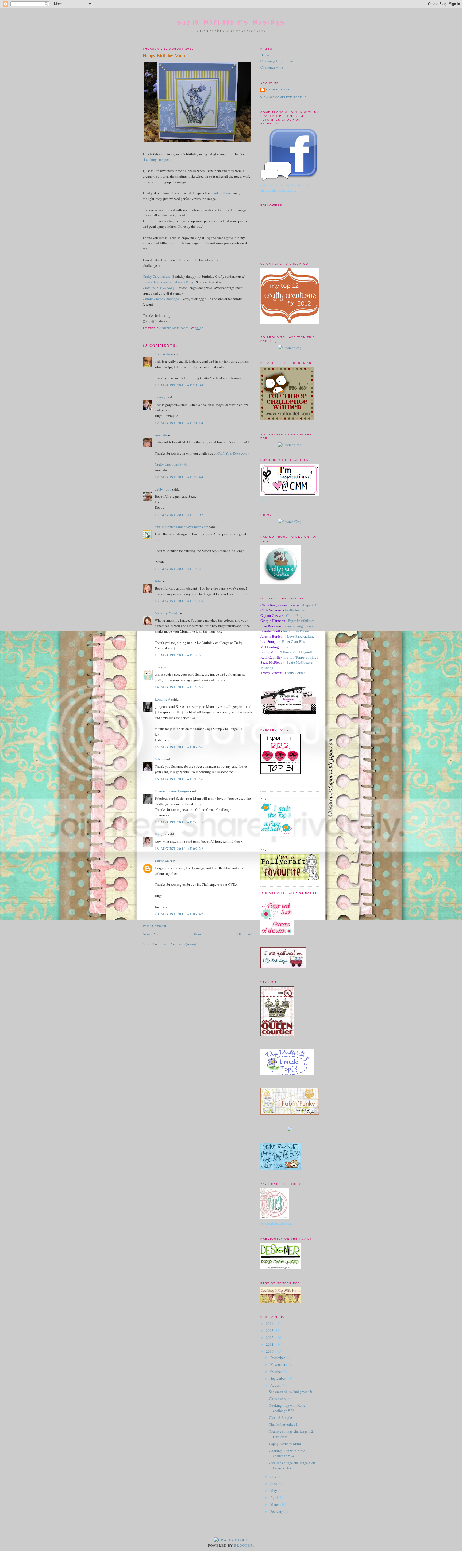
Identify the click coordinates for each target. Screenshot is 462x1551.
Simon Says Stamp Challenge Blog (168, 282)
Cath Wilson (164, 354)
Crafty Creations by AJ (171, 464)
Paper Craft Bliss (294, 642)
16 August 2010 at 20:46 (179, 779)
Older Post (244, 934)
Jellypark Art (309, 605)
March (275, 1504)
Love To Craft (292, 647)
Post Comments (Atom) (179, 944)
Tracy (159, 667)
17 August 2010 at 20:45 (179, 822)
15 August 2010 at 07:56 (179, 746)
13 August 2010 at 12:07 (179, 514)
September (278, 1378)
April (274, 1497)
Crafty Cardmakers (156, 276)
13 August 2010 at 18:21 (179, 568)
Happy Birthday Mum (285, 1443)
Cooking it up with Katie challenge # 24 (287, 1453)
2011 (270, 1344)
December (278, 1357)
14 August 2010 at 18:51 (179, 655)
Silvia (159, 759)
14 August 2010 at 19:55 (179, 687)
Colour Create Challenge (161, 298)
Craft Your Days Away (159, 287)
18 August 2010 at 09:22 (179, 848)
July (273, 1476)
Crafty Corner (295, 673)
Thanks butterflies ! (283, 1424)
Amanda (161, 434)
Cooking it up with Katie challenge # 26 (287, 1408)
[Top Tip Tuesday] (290, 1129)
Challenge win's (271, 67)
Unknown (162, 860)
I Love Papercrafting (300, 636)
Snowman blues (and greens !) (290, 1391)
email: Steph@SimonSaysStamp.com (181, 526)
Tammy (160, 397)
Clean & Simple (280, 1417)
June (274, 1483)
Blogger (243, 1545)
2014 (270, 1323)
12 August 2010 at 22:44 (179, 476)
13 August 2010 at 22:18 (179, 600)
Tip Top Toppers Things (300, 657)
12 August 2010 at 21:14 (179, 422)
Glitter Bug (294, 616)
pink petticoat (222, 193)
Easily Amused (295, 610)
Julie (158, 581)
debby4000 (163, 489)
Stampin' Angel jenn (298, 626)
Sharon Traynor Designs (172, 791)
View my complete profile (283, 97)
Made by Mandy (167, 612)
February (277, 1511)
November (278, 1364)
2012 (270, 1337)
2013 (270, 1330)
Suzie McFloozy (279, 89)
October (276, 1371)
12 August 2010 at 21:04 (179, 385)
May (274, 1490)
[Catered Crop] (290, 347)
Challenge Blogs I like (276, 61)
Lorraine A (162, 699)
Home (198, 934)
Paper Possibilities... (302, 621)
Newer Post (151, 934)
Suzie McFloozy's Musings (231, 22)
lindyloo (161, 834)
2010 (270, 1351)
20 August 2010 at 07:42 (179, 913)
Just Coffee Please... (297, 631)
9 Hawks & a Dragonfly (297, 652)
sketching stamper (156, 159)
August (276, 1385)
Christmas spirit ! (281, 1398)
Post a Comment (154, 925)
